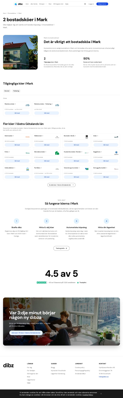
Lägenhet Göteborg (58, 374)
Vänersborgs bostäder (71, 168)
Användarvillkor (80, 374)
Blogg (53, 367)
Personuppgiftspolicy (82, 371)
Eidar (95, 136)
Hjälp (66, 4)
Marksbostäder (9, 104)
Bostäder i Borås (69, 136)
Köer (50, 4)
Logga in (91, 4)
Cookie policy (80, 367)
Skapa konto (102, 4)
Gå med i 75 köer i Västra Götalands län (26, 333)
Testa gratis (60, 248)
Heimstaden (8, 136)
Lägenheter (31, 380)
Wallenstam (38, 136)
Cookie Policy (87, 395)
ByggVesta (96, 152)
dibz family (34, 4)
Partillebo (37, 168)
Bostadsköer (12, 13)
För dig (29, 367)
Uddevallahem (9, 168)
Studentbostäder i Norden (72, 152)
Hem (27, 4)
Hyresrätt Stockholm (58, 371)
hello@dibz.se (109, 377)
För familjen (31, 371)
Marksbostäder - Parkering (42, 104)
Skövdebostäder (39, 152)
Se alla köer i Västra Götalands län (60, 185)
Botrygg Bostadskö (99, 168)
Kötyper (41, 4)
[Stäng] (101, 393)
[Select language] (85, 3)
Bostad (7, 91)
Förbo (6, 152)
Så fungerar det (58, 4)
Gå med (17, 113)
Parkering (16, 91)
